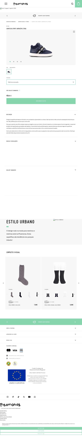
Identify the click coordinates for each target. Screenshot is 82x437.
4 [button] (20, 61)
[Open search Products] (72, 4)
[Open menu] (6, 4)
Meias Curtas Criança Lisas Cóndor (53, 305)
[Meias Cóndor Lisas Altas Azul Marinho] (20, 295)
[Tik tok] (18, 397)
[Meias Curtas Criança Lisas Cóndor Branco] (65, 295)
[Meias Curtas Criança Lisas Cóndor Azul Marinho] (56, 295)
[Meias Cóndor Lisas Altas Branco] (29, 295)
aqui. (9, 424)
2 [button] (13, 61)
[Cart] (78, 3)
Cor (10, 67)
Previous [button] (7, 16)
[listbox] (41, 72)
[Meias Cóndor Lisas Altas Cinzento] (12, 295)
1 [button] (10, 61)
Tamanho (8, 77)
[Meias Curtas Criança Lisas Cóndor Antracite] (48, 295)
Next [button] (75, 16)
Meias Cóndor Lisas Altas (14, 305)
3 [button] (17, 61)
